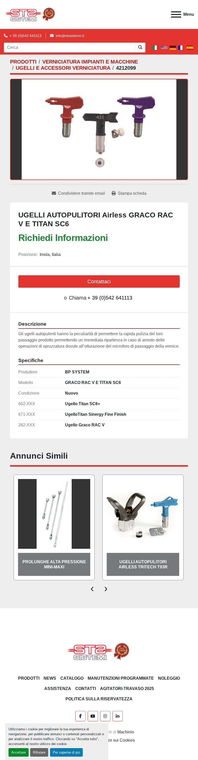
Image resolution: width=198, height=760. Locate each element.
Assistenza (57, 688)
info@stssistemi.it (70, 36)
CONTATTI (85, 688)
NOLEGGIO (169, 678)
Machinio (125, 732)
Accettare (18, 752)
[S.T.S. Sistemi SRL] (99, 651)
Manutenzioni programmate (121, 678)
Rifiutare (39, 752)
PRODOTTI (28, 678)
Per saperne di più (66, 752)
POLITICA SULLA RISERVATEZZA (99, 699)
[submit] (140, 47)
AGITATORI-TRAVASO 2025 (127, 688)
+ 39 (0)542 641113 (26, 36)
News (50, 678)
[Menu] (176, 14)
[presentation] (92, 588)
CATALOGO (72, 678)
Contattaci (99, 281)
